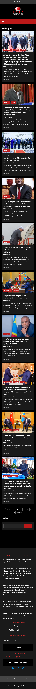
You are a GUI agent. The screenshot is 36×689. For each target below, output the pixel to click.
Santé (22, 382)
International (8, 50)
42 (14, 512)
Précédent (8, 509)
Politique (16, 50)
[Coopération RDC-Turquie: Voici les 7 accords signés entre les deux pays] (18, 282)
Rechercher (7, 518)
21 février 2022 (8, 301)
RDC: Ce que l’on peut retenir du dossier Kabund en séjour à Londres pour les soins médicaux (18, 249)
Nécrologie (7, 476)
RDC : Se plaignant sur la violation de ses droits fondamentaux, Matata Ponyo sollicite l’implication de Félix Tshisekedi (17, 204)
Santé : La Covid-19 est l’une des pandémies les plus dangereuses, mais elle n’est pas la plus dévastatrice (17, 615)
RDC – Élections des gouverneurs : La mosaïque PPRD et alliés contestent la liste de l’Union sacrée (17, 158)
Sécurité (23, 50)
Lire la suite (6, 79)
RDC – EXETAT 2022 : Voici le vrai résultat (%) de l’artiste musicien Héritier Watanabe (17, 560)
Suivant (19, 512)
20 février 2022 (8, 443)
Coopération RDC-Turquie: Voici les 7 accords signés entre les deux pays (16, 297)
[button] (4, 21)
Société (14, 102)
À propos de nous (13, 679)
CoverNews (14, 686)
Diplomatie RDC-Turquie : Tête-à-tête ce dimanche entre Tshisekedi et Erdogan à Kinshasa (17, 438)
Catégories (18, 626)
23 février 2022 (8, 67)
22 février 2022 (8, 209)
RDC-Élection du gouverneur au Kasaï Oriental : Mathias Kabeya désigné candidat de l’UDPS (16, 341)
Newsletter (25, 679)
